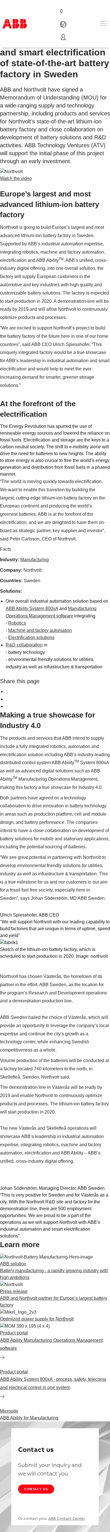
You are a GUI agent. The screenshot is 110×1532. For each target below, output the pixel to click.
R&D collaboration (24, 644)
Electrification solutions (31, 637)
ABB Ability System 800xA (32, 608)
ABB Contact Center (66, 1518)
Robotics (17, 623)
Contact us (36, 1489)
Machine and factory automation (40, 630)
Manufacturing (34, 559)
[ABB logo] (14, 23)
